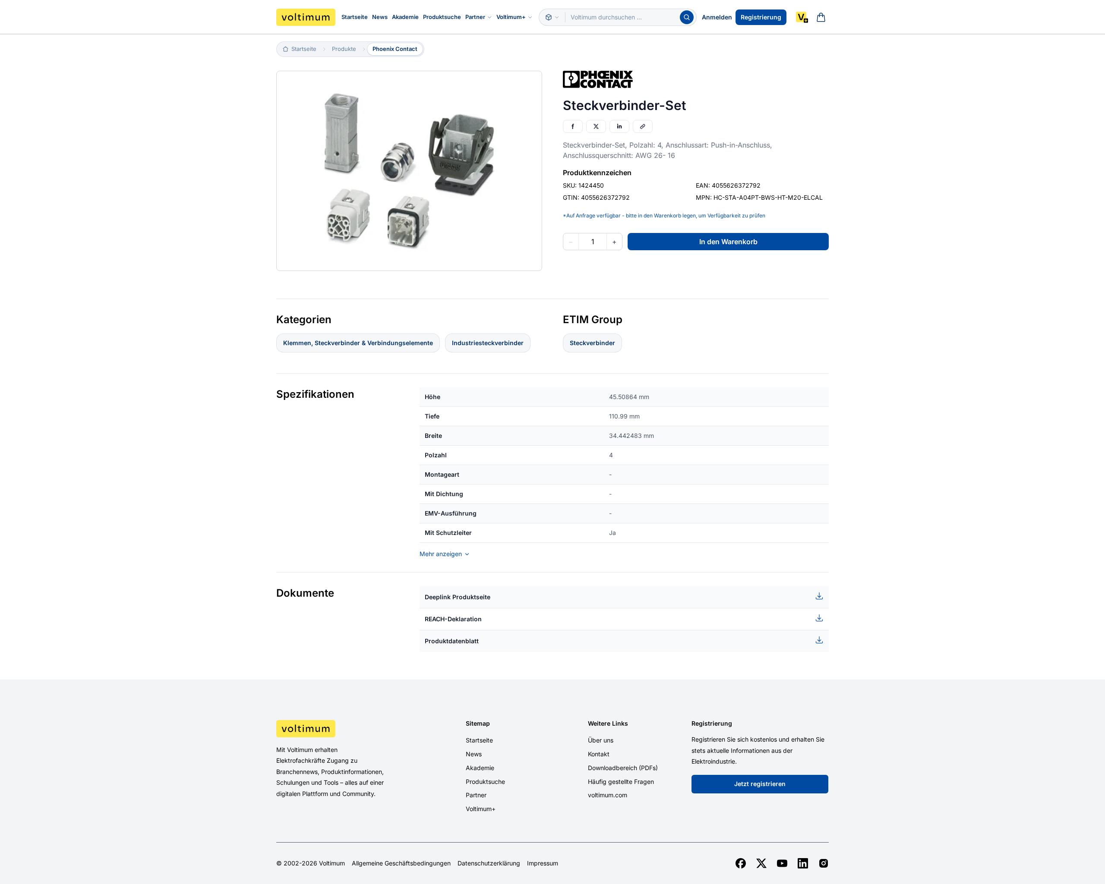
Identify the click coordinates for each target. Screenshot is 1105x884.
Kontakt (598, 754)
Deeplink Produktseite (457, 597)
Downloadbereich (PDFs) (623, 767)
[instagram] (823, 863)
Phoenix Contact (395, 48)
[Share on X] (596, 126)
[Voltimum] (305, 17)
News (380, 16)
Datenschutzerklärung (489, 863)
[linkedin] (803, 863)
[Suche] (687, 17)
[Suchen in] (552, 17)
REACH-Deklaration (453, 619)
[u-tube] (782, 863)
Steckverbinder (592, 342)
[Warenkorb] (821, 17)
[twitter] (761, 863)
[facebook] (741, 863)
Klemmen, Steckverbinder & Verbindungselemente (358, 342)
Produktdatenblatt (452, 641)
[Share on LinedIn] (619, 126)
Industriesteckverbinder (488, 342)
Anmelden (717, 17)
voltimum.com (607, 795)
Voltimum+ (511, 16)
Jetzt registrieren (760, 783)
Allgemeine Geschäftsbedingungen (401, 863)
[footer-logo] (341, 728)
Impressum (542, 863)
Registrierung (761, 17)
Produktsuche (442, 16)
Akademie (405, 16)
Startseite (354, 16)
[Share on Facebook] (573, 126)
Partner (475, 16)
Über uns (600, 740)
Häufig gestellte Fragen (621, 781)
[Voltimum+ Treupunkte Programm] (802, 17)
